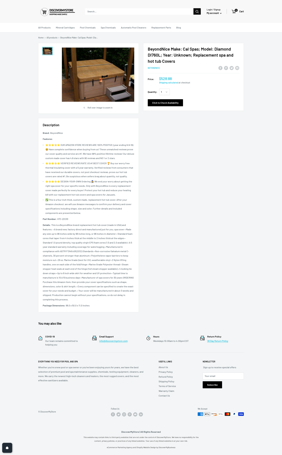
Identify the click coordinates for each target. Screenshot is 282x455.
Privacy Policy (166, 371)
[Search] (197, 11)
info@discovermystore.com (113, 340)
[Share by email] (237, 68)
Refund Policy (166, 376)
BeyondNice (154, 68)
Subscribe (212, 384)
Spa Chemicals (108, 27)
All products (52, 37)
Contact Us (164, 395)
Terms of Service (167, 386)
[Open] (7, 448)
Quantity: (152, 92)
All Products (44, 27)
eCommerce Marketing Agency (120, 447)
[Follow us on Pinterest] (130, 414)
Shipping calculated (168, 82)
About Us (163, 367)
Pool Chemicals (88, 27)
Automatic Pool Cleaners (133, 27)
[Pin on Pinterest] (226, 68)
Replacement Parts (161, 27)
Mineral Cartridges (65, 27)
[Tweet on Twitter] (232, 68)
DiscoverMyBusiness (167, 447)
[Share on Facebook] (220, 68)
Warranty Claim (166, 390)
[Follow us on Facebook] (113, 414)
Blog (178, 27)
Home (41, 37)
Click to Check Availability (165, 102)
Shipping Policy (166, 381)
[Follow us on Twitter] (118, 414)
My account (213, 12)
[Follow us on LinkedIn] (141, 414)
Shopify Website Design (146, 447)
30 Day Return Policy (217, 340)
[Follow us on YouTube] (135, 414)
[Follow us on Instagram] (124, 414)
